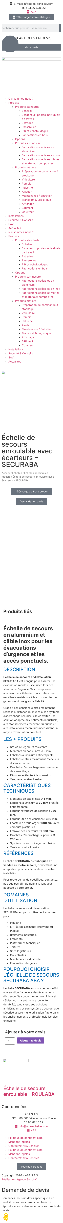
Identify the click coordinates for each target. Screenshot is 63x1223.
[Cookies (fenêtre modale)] (6, 1217)
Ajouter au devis (30, 1040)
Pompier (27, 183)
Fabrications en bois (35, 135)
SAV (11, 224)
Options (20, 139)
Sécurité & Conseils (20, 220)
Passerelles (29, 127)
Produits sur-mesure (28, 143)
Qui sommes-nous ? (20, 98)
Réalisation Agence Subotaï (19, 1179)
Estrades (27, 123)
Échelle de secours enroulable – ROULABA (29, 1091)
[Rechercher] (60, 28)
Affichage (28, 203)
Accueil (6, 473)
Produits (13, 102)
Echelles (27, 110)
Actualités (14, 228)
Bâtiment (27, 207)
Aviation (27, 191)
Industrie (27, 187)
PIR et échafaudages (35, 131)
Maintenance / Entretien (37, 195)
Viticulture (28, 179)
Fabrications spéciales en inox (41, 155)
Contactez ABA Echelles (23, 1145)
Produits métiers (25, 167)
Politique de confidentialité (25, 1137)
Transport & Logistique (36, 199)
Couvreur (28, 212)
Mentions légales (19, 1141)
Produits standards (27, 106)
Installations (16, 216)
